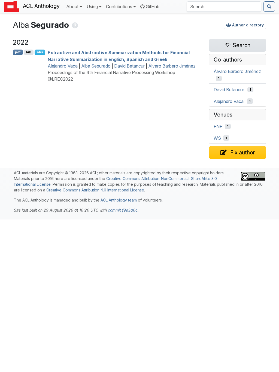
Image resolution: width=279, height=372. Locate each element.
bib (28, 52)
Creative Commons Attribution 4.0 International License (95, 190)
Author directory (248, 25)
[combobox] (224, 6)
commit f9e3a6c (123, 210)
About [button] (72, 6)
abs (40, 52)
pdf (18, 52)
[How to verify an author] (74, 25)
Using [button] (92, 6)
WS (217, 138)
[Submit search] (269, 6)
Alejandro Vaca (63, 66)
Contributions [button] (119, 6)
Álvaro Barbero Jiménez (172, 66)
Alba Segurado (96, 66)
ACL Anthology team (119, 200)
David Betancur (129, 66)
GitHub (152, 6)
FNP (218, 126)
